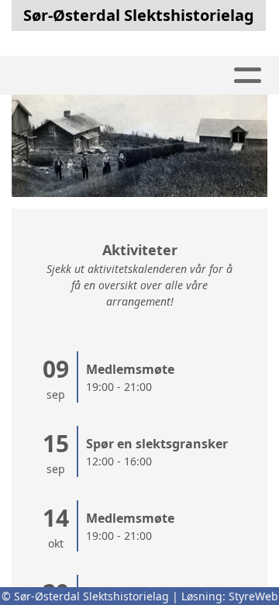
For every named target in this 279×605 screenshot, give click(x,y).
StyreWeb (253, 596)
